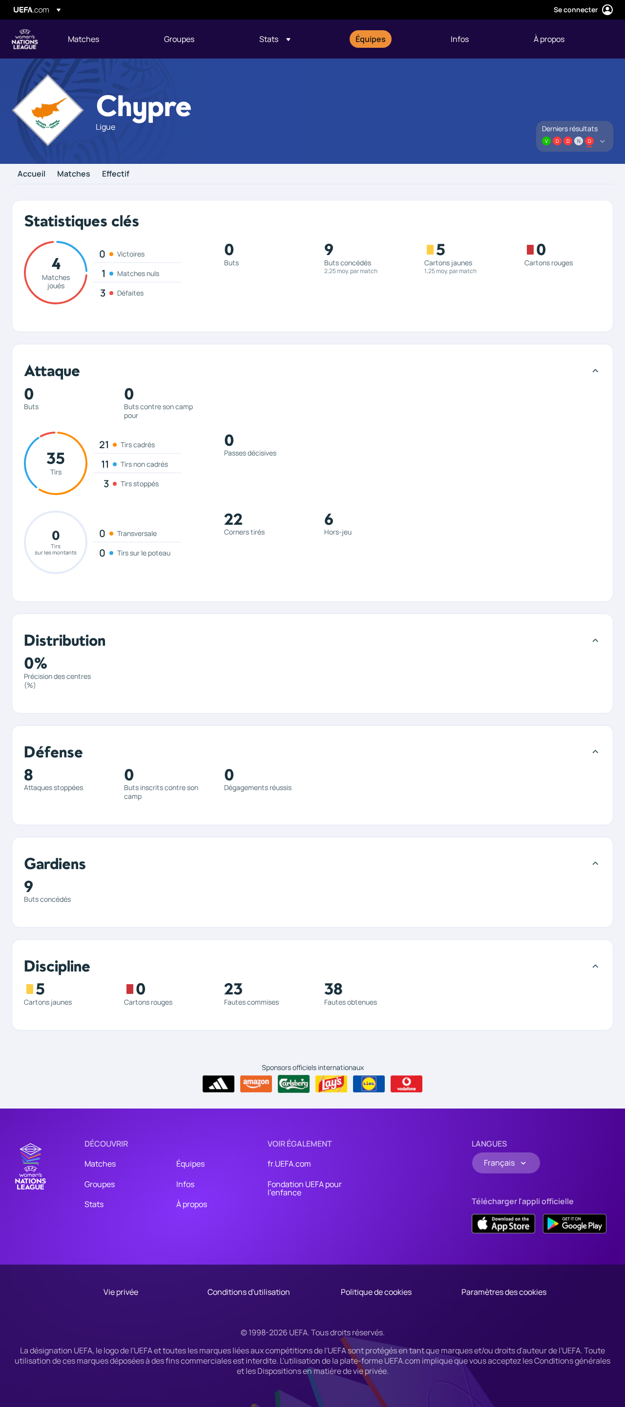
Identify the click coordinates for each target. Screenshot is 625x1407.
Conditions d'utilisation (249, 1292)
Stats (94, 1204)
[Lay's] (331, 1084)
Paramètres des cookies (503, 1292)
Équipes (190, 1163)
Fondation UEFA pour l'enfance (305, 1188)
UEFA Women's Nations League (25, 39)
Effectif (115, 174)
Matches (73, 174)
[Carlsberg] (294, 1083)
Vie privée (121, 1292)
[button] (275, 39)
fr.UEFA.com (289, 1163)
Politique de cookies (376, 1292)
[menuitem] (104, 39)
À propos (191, 1204)
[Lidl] (369, 1084)
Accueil (31, 174)
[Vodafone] (406, 1084)
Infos (185, 1184)
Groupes (99, 1184)
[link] (83, 39)
